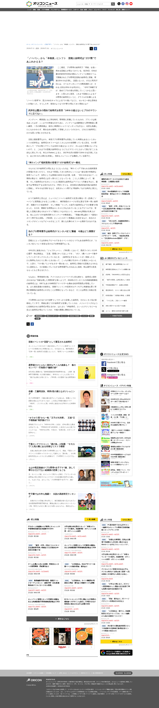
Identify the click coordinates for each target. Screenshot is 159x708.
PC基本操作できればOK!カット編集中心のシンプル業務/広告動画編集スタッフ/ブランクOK (115, 527)
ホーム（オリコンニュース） (34, 44)
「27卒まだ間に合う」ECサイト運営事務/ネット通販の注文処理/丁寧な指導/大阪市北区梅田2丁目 (115, 586)
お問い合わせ (63, 673)
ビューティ (97, 9)
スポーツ (76, 9)
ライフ (104, 9)
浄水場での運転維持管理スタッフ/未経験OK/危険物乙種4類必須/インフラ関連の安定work (115, 628)
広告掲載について (51, 673)
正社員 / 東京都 (44, 531)
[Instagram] (126, 3)
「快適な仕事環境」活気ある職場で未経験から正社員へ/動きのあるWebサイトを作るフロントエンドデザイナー (115, 542)
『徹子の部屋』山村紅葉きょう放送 (118, 280)
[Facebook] (122, 3)
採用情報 (120, 673)
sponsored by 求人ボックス (91, 623)
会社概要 (29, 673)
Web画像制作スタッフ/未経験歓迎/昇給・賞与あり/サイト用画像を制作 (115, 193)
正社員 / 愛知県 (44, 604)
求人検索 (92, 519)
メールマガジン (73, 673)
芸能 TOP (48, 44)
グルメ (90, 9)
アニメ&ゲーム (55, 9)
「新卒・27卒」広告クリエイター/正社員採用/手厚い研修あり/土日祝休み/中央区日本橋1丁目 (115, 208)
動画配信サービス (66, 9)
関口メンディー (52, 316)
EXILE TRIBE (74, 316)
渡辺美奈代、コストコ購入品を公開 (118, 290)
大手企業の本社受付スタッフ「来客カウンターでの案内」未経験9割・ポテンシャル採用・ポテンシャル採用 (115, 556)
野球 (91, 316)
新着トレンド (126, 9)
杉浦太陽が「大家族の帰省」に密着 (118, 295)
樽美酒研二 (40, 316)
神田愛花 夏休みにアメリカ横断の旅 (118, 269)
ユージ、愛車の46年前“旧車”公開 (117, 311)
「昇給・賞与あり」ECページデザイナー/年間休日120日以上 (115, 600)
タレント (64, 316)
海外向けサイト (85, 673)
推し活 (118, 9)
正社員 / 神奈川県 (80, 532)
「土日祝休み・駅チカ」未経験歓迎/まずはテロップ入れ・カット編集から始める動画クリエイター (115, 613)
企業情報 (128, 673)
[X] (118, 3)
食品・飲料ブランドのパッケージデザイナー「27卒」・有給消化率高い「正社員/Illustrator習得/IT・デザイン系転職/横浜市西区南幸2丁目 (115, 236)
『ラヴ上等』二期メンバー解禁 (116, 300)
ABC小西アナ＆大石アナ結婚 (115, 306)
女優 (37, 319)
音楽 (38, 9)
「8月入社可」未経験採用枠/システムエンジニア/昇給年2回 (115, 222)
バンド (84, 316)
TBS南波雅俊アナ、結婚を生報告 (117, 285)
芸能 (34, 9)
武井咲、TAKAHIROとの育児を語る (118, 274)
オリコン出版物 (38, 673)
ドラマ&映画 (45, 9)
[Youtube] (130, 3)
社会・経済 (83, 9)
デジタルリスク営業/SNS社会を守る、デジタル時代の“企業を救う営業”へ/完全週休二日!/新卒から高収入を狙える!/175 (115, 571)
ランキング (111, 9)
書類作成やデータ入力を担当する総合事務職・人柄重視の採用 (115, 180)
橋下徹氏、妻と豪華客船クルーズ (117, 264)
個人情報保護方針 (98, 673)
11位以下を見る (117, 315)
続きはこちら (63, 619)
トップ (29, 9)
